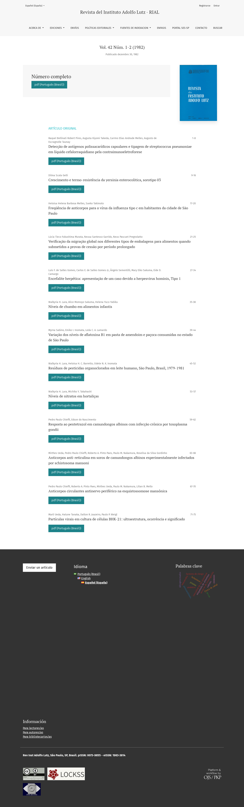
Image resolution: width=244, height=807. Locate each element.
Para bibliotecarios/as (37, 736)
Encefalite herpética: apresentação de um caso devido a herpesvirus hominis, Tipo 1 (114, 278)
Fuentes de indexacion (134, 27)
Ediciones (56, 27)
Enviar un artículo (39, 568)
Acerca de (35, 27)
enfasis (161, 27)
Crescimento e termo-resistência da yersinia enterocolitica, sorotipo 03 (104, 179)
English (86, 578)
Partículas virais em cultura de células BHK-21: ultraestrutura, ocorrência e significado (116, 519)
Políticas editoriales (98, 27)
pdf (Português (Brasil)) (49, 84)
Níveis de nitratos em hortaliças (73, 396)
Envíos (75, 27)
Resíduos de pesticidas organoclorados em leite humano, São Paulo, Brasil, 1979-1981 (116, 368)
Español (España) (36, 5)
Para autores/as (33, 732)
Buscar (217, 27)
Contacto (201, 27)
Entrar (217, 5)
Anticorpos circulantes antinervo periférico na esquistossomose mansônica (107, 491)
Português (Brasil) (89, 574)
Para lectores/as (33, 728)
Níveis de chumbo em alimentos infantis (80, 306)
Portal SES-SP (180, 27)
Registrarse (204, 5)
